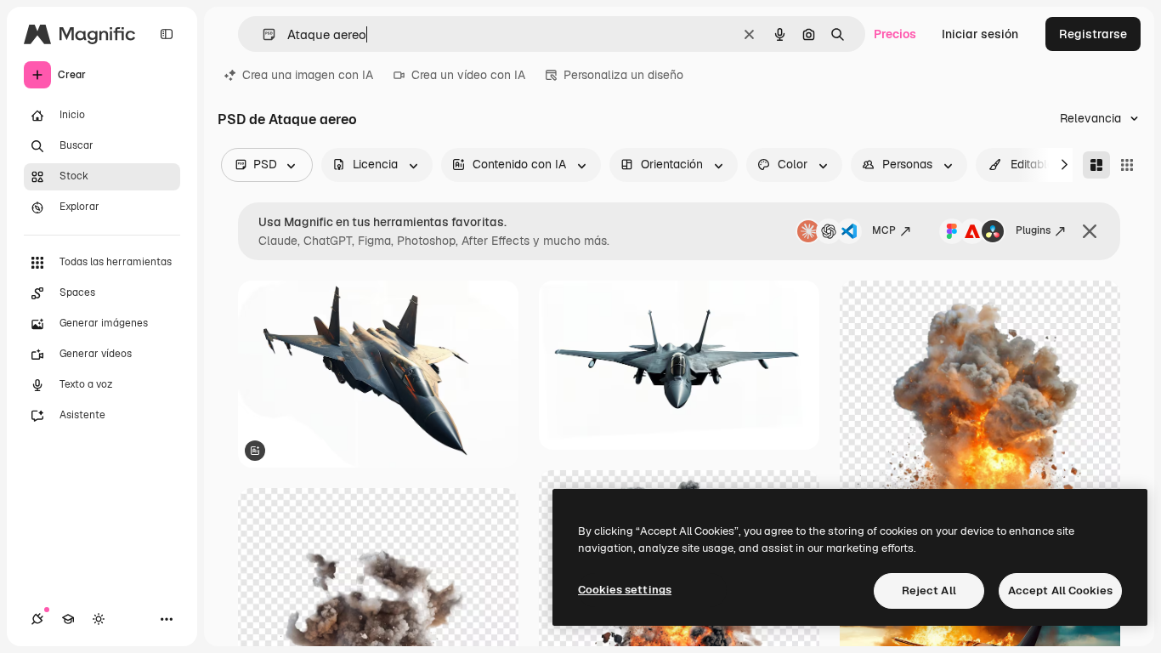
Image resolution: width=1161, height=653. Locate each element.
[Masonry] (1096, 165)
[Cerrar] (1089, 231)
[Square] (1127, 165)
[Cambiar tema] (98, 619)
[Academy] (68, 619)
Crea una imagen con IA (307, 74)
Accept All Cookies (1060, 590)
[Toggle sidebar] (166, 34)
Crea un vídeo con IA (468, 74)
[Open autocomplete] (262, 34)
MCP (884, 230)
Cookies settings (624, 589)
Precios (895, 34)
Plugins (1033, 230)
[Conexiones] (37, 619)
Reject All (929, 590)
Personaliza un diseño (623, 74)
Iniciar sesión (980, 34)
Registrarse (1093, 34)
